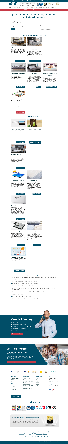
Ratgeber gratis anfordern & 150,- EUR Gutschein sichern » (21, 362)
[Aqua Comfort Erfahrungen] (34, 426)
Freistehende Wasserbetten (28, 381)
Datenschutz (41, 441)
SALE (32, 7)
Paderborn (38, 378)
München (37, 384)
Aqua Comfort (11, 441)
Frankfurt (37, 385)
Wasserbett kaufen (26, 378)
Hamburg (37, 379)
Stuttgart (37, 382)
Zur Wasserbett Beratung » (17, 333)
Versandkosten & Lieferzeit (15, 390)
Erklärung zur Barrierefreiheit (55, 441)
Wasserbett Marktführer (15, 378)
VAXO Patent (13, 379)
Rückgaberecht (13, 386)
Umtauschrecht (13, 387)
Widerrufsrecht (48, 441)
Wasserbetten (12, 7)
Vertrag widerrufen (16, 396)
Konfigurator (54, 7)
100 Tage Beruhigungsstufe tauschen (48, 0)
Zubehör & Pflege (21, 7)
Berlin (37, 381)
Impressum (37, 441)
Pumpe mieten (13, 389)
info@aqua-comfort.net (55, 379)
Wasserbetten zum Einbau (28, 385)
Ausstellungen (46, 7)
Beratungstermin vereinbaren (54, 381)
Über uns (12, 381)
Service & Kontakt (38, 7)
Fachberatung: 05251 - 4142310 (28, 5)
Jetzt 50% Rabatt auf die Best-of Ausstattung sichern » (34, 9)
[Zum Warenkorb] (57, 4)
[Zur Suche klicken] (34, 3)
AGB (44, 441)
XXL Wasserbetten (26, 387)
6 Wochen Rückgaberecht (34, 0)
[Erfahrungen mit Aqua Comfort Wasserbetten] (40, 4)
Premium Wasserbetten (27, 388)
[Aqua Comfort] (13, 4)
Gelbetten (28, 7)
